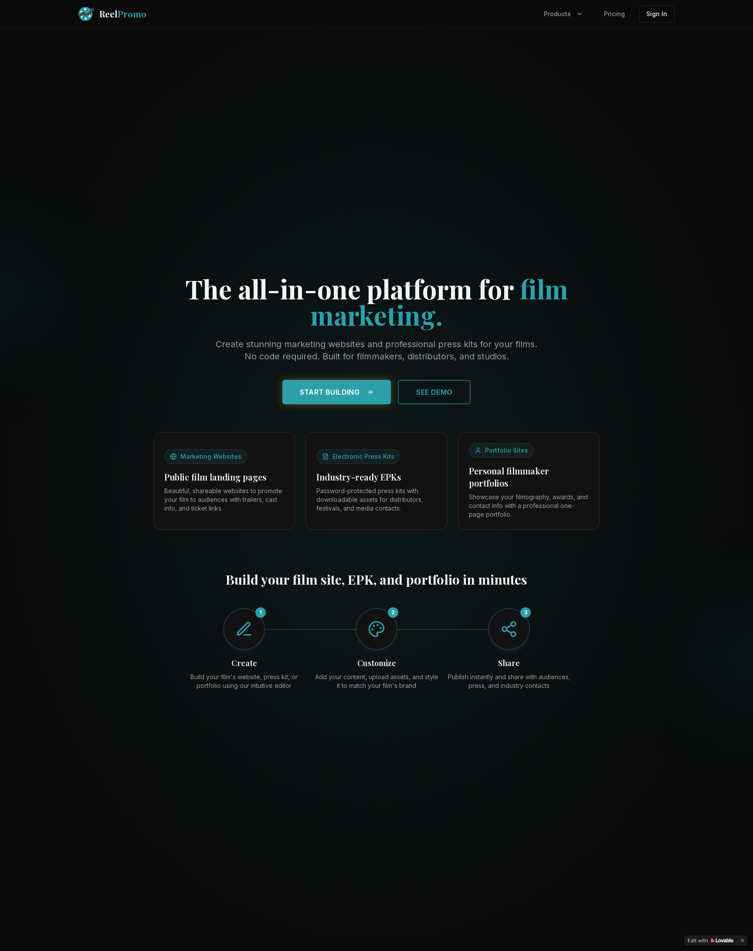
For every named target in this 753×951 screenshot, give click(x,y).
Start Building (330, 392)
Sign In (656, 13)
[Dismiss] (742, 940)
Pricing (614, 13)
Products (557, 13)
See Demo (434, 392)
